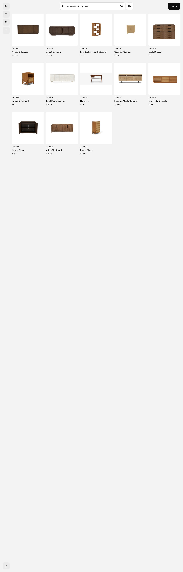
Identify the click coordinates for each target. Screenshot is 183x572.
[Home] (6, 6)
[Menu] (6, 30)
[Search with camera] (121, 6)
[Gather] (6, 14)
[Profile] (6, 565)
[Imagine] (6, 22)
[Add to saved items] (40, 17)
